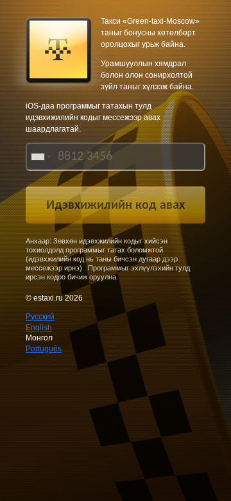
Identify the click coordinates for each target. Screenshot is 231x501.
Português (44, 348)
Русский (40, 316)
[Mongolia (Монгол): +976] (39, 156)
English (39, 327)
